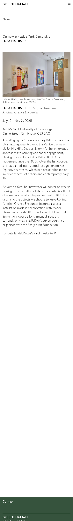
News (6, 19)
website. (48, 233)
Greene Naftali (15, 4)
